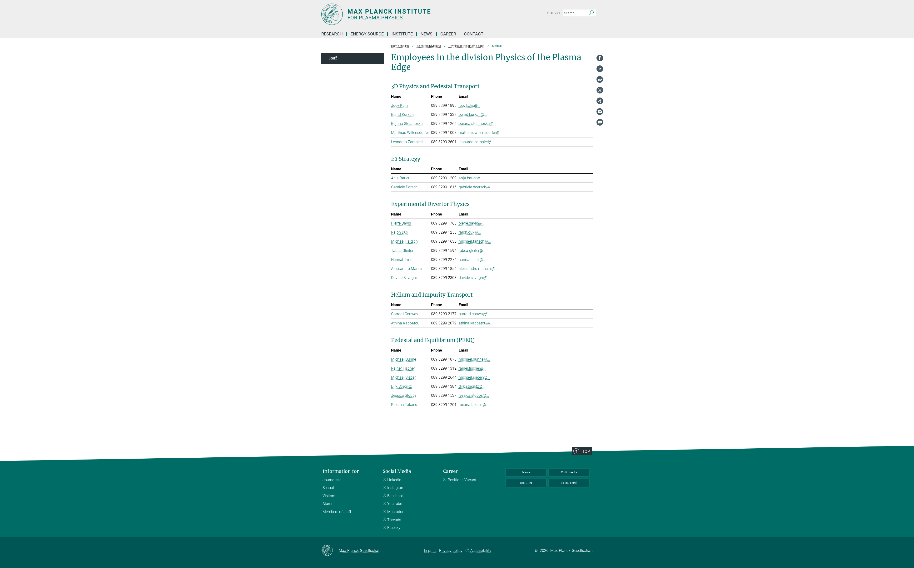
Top (586, 451)
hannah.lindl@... (472, 259)
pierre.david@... (472, 223)
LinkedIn (394, 480)
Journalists (332, 480)
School (328, 487)
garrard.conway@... (475, 314)
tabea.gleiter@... (472, 250)
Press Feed (568, 483)
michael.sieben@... (474, 377)
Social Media (397, 471)
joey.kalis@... (470, 105)
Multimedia (569, 472)
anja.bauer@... (471, 178)
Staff (332, 58)
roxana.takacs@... (474, 404)
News (526, 472)
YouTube (394, 503)
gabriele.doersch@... (476, 187)
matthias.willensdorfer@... (480, 132)
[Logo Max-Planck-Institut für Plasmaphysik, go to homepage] (410, 14)
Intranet (526, 483)
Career (450, 471)
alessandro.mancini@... (478, 268)
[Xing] (599, 100)
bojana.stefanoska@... (477, 123)
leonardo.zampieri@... (477, 142)
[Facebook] (599, 58)
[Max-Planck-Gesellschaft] (330, 550)
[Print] (599, 122)
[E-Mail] (599, 111)
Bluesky (393, 527)
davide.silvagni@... (474, 277)
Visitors (329, 496)
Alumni (328, 503)
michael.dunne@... (474, 359)
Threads (394, 520)
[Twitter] (599, 90)
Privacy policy (450, 550)
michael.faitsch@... (475, 241)
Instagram (395, 487)
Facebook (395, 496)
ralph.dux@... (470, 232)
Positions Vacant (462, 480)
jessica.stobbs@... (474, 395)
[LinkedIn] (599, 68)
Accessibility (480, 550)
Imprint (430, 550)
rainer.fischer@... (473, 368)
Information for (341, 471)
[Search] (591, 13)
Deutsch (553, 13)
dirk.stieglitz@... (472, 386)
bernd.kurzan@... (473, 114)
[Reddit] (599, 79)
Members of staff (337, 511)
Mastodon (395, 511)
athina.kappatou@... (476, 323)
